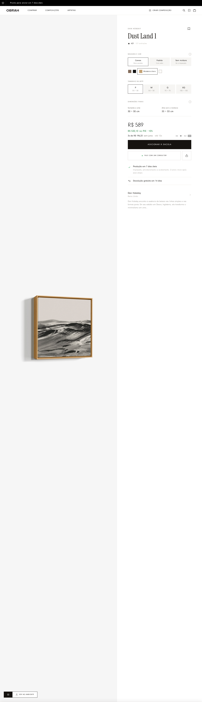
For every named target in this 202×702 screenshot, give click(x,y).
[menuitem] (32, 10)
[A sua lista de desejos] (189, 10)
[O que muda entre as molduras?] (190, 54)
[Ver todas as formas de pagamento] (183, 136)
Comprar (32, 10)
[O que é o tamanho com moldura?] (190, 102)
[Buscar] (184, 10)
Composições (52, 10)
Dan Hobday (134, 29)
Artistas (72, 10)
